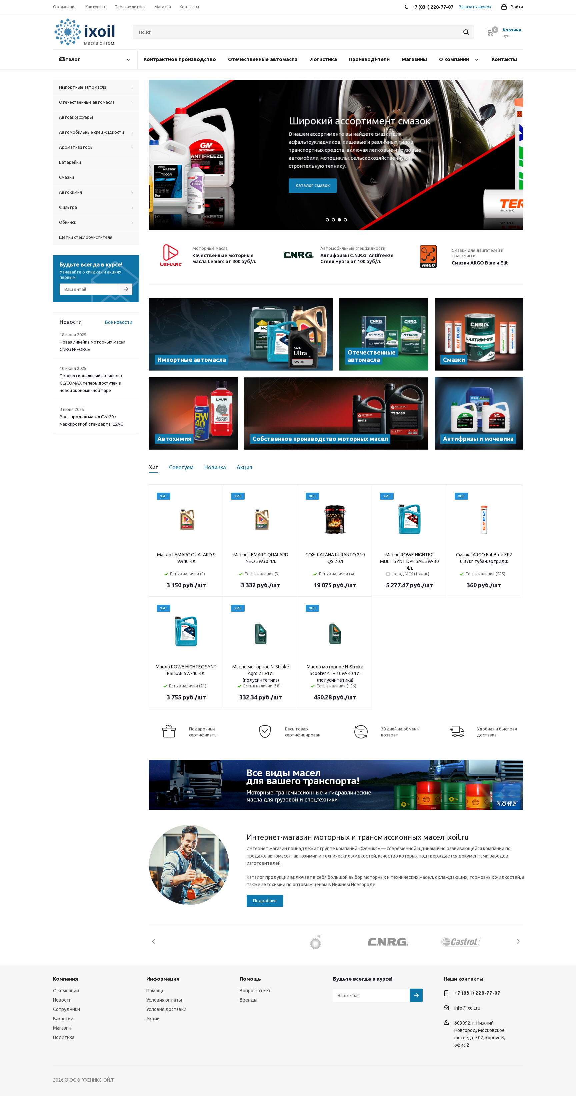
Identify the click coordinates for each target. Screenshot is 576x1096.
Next (518, 941)
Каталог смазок (203, 185)
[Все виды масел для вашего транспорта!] (336, 785)
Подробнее (265, 900)
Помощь (155, 990)
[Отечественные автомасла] (383, 334)
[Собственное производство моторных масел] (336, 413)
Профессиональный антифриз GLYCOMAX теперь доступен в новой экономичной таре (91, 383)
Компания (65, 979)
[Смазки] (479, 334)
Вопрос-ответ (255, 990)
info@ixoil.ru (467, 1008)
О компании (66, 990)
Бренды (248, 1000)
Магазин (62, 1028)
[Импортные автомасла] (241, 334)
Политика (63, 1037)
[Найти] (466, 32)
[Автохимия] (193, 413)
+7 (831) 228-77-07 (477, 993)
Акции (153, 1018)
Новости (62, 1000)
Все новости (118, 322)
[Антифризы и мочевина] (479, 413)
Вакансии (63, 1018)
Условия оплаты (164, 1000)
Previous (154, 941)
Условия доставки (166, 1009)
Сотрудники (66, 1009)
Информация (162, 979)
